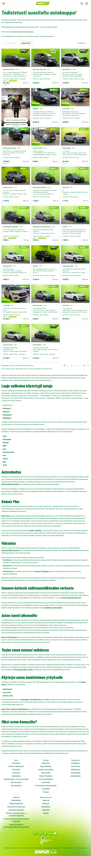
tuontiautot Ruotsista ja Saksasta (22, 32)
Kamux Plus (46, 763)
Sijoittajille (46, 810)
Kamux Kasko (45, 773)
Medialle (46, 813)
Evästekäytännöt (68, 848)
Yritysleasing (45, 782)
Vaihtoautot (16, 763)
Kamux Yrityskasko (45, 776)
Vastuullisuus (45, 807)
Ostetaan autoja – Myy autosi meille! (16, 779)
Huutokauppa (16, 776)
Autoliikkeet (75, 763)
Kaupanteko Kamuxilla (16, 810)
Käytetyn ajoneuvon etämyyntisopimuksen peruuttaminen (16, 825)
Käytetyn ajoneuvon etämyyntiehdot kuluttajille (16, 820)
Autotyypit (16, 773)
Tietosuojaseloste (81, 848)
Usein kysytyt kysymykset (16, 807)
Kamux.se (45, 800)
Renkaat (46, 792)
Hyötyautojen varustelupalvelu (45, 785)
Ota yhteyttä (75, 766)
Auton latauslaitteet (46, 779)
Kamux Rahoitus (45, 766)
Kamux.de (45, 803)
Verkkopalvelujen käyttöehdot (52, 848)
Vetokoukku (46, 789)
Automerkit (16, 769)
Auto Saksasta (16, 785)
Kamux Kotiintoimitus (45, 769)
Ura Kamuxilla (75, 773)
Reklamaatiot (75, 769)
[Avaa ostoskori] (82, 3)
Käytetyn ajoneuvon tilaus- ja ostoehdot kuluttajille (16, 814)
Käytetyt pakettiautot (16, 766)
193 (84, 365)
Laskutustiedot (75, 776)
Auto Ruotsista (16, 782)
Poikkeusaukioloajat (16, 803)
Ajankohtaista (16, 800)
